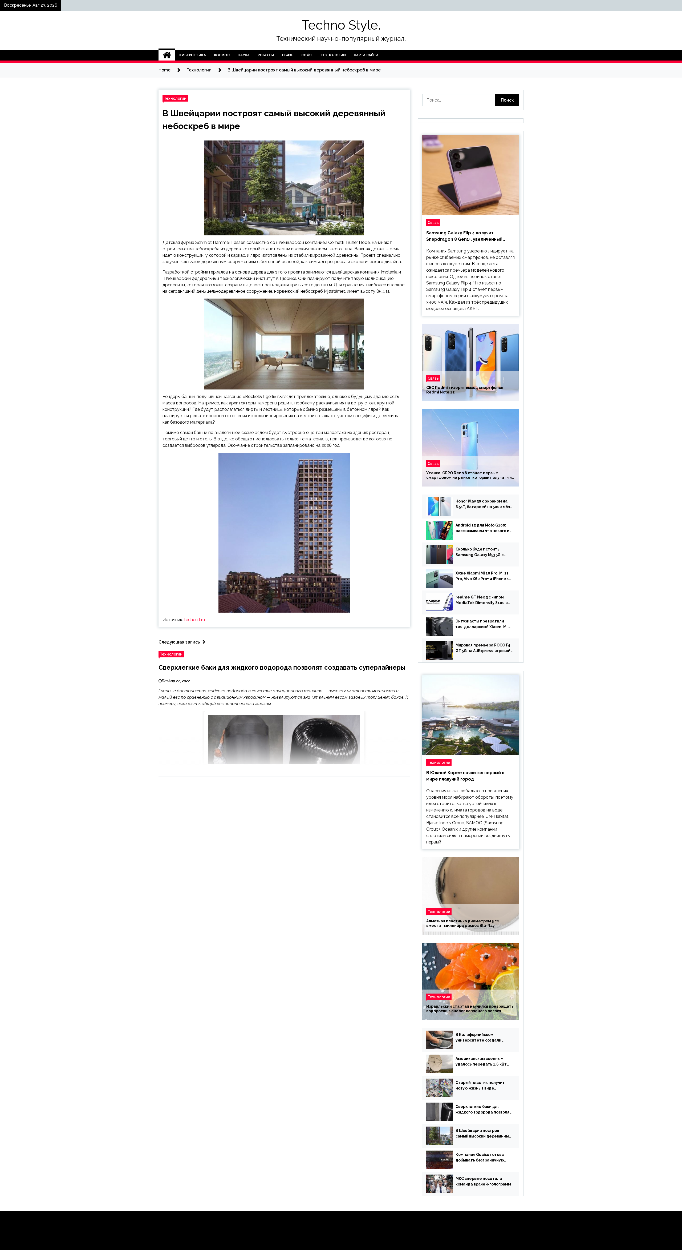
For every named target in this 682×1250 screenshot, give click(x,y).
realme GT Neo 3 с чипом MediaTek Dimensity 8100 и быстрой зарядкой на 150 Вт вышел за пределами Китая (483, 600)
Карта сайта (366, 55)
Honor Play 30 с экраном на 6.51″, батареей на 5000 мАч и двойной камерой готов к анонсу (483, 504)
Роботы (266, 55)
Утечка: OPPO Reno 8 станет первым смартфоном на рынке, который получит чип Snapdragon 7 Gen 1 (470, 475)
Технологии (333, 55)
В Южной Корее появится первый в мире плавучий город (465, 776)
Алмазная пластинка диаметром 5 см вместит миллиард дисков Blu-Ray (463, 923)
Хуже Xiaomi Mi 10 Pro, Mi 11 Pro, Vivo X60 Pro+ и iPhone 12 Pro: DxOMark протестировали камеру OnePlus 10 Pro (484, 576)
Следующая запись (179, 642)
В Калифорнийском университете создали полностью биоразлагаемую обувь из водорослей (484, 1037)
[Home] (167, 55)
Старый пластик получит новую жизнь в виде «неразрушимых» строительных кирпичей (480, 1085)
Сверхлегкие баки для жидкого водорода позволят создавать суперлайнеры (282, 667)
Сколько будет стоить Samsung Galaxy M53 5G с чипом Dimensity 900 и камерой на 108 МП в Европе (483, 552)
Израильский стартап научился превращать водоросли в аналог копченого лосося (470, 1008)
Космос (222, 55)
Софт (306, 55)
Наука (244, 55)
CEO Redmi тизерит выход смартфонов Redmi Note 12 (464, 389)
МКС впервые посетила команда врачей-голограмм (483, 1181)
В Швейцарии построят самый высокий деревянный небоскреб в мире (483, 1133)
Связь (287, 55)
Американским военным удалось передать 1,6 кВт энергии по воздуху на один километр (483, 1061)
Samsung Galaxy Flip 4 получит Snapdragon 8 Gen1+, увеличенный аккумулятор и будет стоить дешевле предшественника (469, 236)
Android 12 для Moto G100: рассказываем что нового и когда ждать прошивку (482, 528)
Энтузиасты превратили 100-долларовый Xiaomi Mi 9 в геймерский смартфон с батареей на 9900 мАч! (483, 624)
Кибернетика (192, 55)
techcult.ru (194, 619)
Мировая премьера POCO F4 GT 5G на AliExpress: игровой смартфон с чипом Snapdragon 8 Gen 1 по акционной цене (483, 648)
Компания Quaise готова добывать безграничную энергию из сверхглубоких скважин (482, 1157)
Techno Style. (341, 25)
